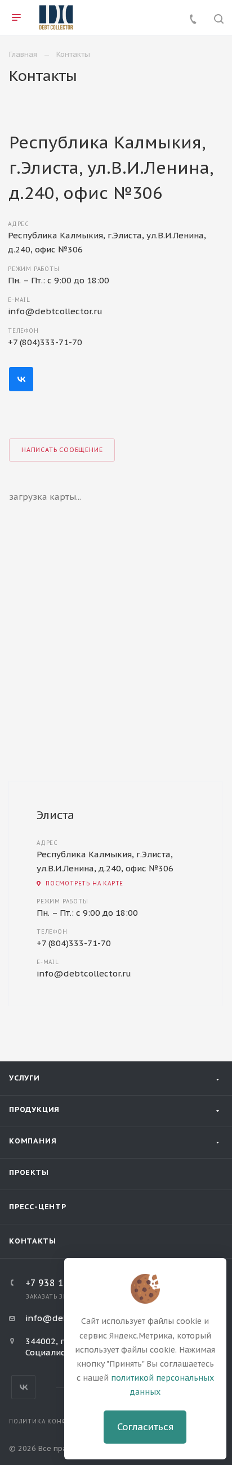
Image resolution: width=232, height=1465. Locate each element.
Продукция (34, 1109)
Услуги (24, 1078)
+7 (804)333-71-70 (45, 342)
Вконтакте (21, 379)
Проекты (29, 1172)
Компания (32, 1141)
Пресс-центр (37, 1206)
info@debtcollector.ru (55, 311)
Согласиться (145, 1427)
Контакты (32, 1241)
